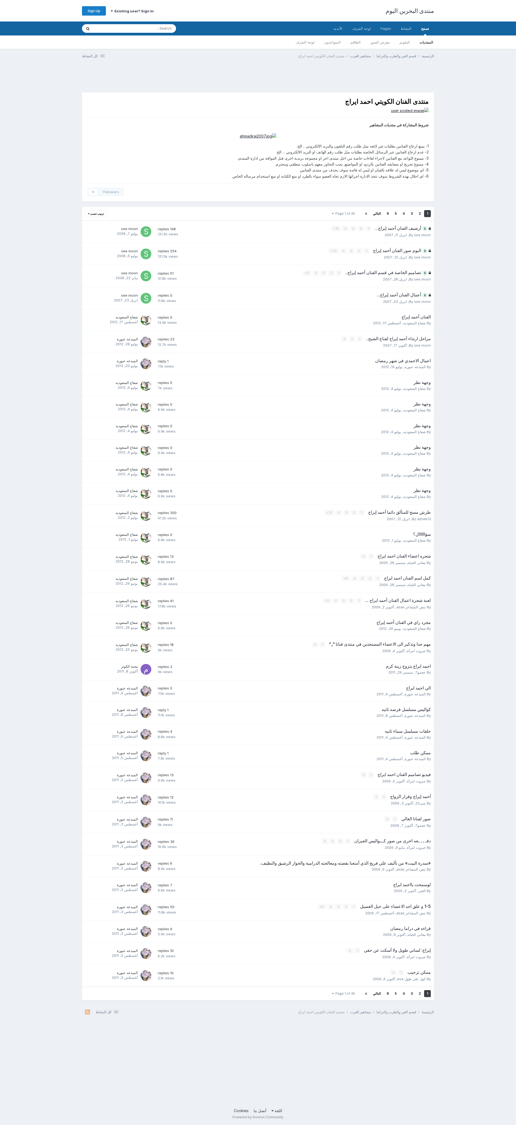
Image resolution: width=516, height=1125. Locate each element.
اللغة (278, 1110)
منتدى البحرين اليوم (410, 10)
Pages (386, 28)
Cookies (241, 1110)
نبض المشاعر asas (411, 607)
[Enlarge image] (410, 110)
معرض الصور (380, 42)
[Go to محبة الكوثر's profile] (146, 669)
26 (334, 251)
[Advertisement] (336, 79)
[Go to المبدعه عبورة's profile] (146, 342)
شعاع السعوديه (414, 323)
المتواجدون (332, 42)
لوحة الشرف (305, 42)
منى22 (420, 803)
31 (330, 513)
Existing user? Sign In (133, 11)
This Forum (110, 28)
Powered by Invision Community (258, 1117)
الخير (422, 891)
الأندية (338, 28)
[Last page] (366, 213)
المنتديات (426, 42)
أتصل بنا (260, 1110)
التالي (377, 213)
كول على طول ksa (411, 979)
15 (337, 229)
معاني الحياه (417, 562)
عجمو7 (420, 672)
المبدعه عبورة (127, 339)
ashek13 (424, 519)
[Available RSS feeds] (87, 1012)
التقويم (404, 42)
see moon (422, 235)
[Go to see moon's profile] (146, 231)
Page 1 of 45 (344, 213)
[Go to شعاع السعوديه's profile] (146, 320)
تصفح (425, 28)
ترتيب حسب (96, 213)
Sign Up (94, 11)
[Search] (88, 28)
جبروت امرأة (416, 651)
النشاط (406, 28)
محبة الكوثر (129, 666)
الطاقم (355, 42)
